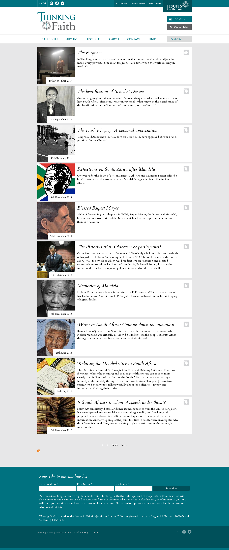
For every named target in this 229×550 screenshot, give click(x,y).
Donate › (179, 18)
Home (40, 532)
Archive (72, 39)
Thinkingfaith (138, 3)
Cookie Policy (81, 532)
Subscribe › (181, 26)
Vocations (121, 3)
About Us (93, 39)
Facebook (57, 3)
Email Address (48, 484)
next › (114, 445)
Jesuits (177, 6)
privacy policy (142, 503)
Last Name (122, 484)
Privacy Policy (63, 532)
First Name (84, 484)
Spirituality (155, 3)
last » (124, 445)
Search (51, 3)
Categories (50, 39)
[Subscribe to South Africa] (38, 451)
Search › (179, 38)
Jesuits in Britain (85, 516)
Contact (134, 39)
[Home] (60, 21)
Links (152, 39)
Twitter (62, 3)
